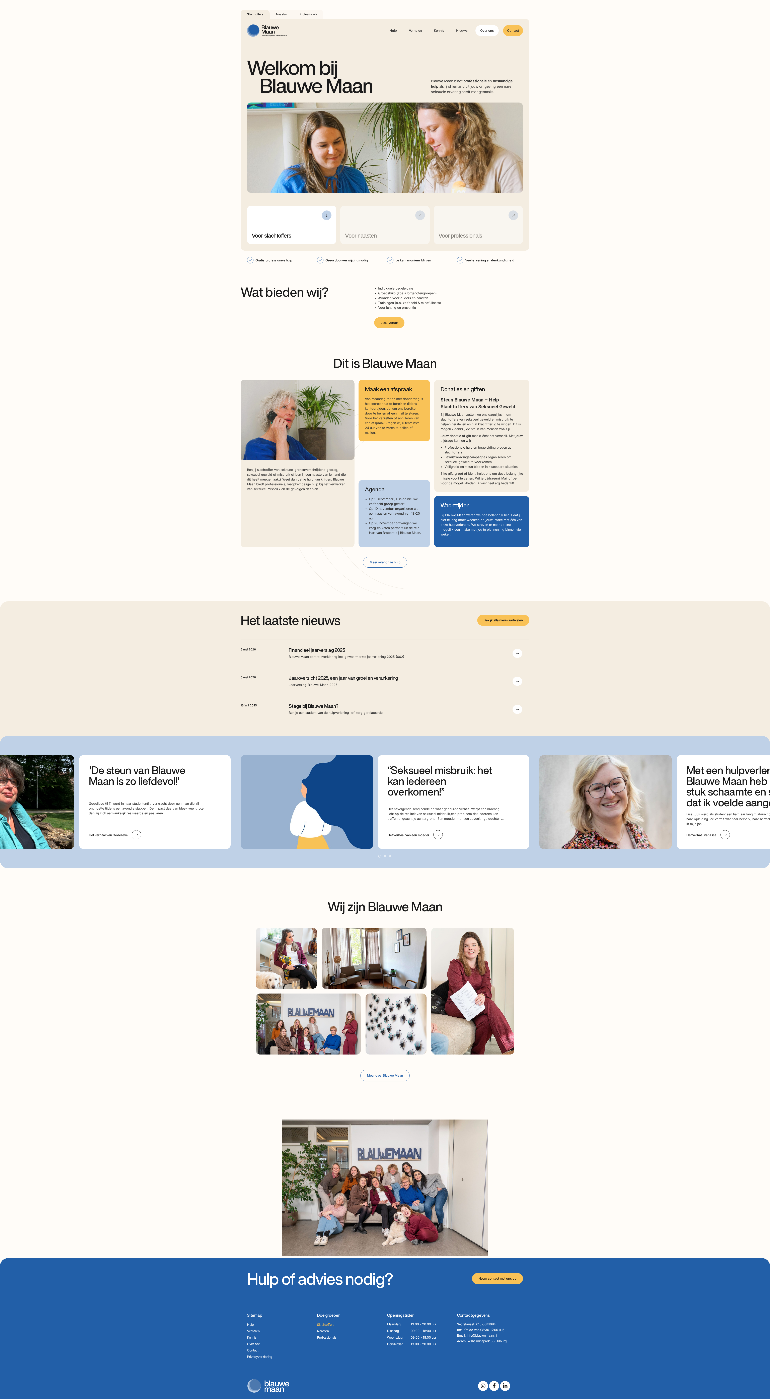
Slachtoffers (255, 14)
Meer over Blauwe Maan (385, 1075)
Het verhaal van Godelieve (705, 835)
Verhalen (415, 30)
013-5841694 (486, 1324)
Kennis (439, 30)
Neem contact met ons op (497, 1278)
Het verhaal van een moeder (110, 835)
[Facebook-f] (494, 1386)
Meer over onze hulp (385, 562)
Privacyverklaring (259, 1357)
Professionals (308, 14)
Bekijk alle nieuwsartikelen (503, 620)
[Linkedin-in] (505, 1386)
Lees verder (389, 323)
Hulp (393, 30)
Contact (513, 30)
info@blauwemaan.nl (482, 1335)
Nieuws (461, 30)
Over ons (487, 30)
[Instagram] (483, 1386)
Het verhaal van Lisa (403, 835)
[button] (380, 856)
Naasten (281, 14)
